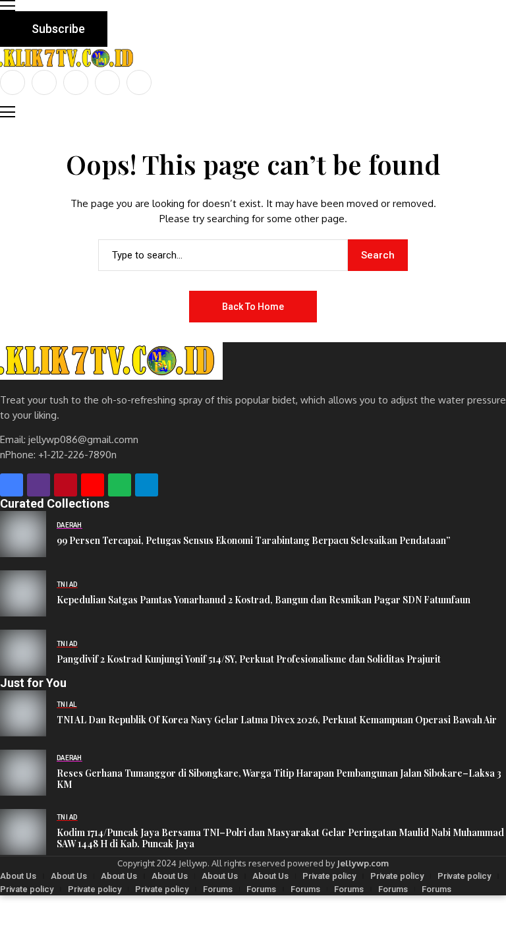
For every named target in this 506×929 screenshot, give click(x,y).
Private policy (329, 876)
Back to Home (253, 306)
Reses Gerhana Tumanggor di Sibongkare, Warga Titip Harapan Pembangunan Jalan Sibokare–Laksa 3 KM (279, 779)
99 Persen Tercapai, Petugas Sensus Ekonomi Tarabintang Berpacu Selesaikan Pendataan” (253, 541)
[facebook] (12, 82)
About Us (18, 876)
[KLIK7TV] (111, 361)
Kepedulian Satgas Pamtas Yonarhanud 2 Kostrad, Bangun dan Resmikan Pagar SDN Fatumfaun (263, 600)
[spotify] (119, 484)
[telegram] (146, 484)
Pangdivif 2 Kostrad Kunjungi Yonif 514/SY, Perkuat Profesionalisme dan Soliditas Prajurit (249, 659)
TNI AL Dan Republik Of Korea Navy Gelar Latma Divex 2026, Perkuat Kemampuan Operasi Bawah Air (277, 720)
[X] (44, 82)
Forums (218, 889)
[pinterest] (107, 82)
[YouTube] (139, 82)
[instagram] (75, 82)
